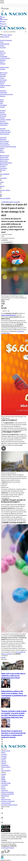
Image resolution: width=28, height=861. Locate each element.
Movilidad (3, 60)
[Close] (2, 739)
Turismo (2, 112)
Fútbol (2, 100)
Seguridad (3, 74)
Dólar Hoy (3, 53)
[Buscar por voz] (25, 31)
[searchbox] (13, 32)
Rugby (2, 101)
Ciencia (2, 83)
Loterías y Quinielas (14, 202)
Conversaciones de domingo (8, 146)
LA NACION (4, 202)
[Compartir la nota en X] (4, 308)
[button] (14, 113)
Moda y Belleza (4, 123)
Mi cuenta (4, 26)
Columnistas (3, 92)
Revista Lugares (4, 159)
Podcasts (2, 121)
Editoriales (3, 91)
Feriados (2, 118)
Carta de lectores (5, 145)
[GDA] (5, 853)
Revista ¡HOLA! (4, 157)
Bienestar (2, 82)
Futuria (2, 51)
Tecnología (3, 114)
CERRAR (2, 1)
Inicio (3, 17)
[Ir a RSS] (2, 823)
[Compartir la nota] (2, 304)
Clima (1, 42)
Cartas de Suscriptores (6, 94)
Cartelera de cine (5, 130)
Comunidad (3, 80)
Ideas (1, 150)
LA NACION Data (4, 44)
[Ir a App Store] (5, 831)
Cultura (2, 78)
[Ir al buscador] (2, 11)
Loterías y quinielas (5, 119)
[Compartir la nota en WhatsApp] (4, 304)
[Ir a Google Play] (5, 828)
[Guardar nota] (2, 301)
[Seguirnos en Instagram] (2, 818)
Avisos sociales (4, 143)
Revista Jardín (4, 164)
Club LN (4, 24)
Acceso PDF (3, 137)
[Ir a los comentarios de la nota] (4, 301)
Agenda (3, 657)
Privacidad (11, 848)
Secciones (4, 19)
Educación (3, 76)
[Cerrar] (25, 29)
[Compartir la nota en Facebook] (2, 308)
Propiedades (3, 56)
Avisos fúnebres (4, 141)
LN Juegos (3, 110)
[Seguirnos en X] (2, 813)
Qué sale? (2, 128)
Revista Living (4, 161)
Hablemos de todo (5, 85)
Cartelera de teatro (5, 132)
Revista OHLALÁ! (4, 155)
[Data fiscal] (2, 858)
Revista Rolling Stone (6, 163)
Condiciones (4, 848)
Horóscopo (3, 116)
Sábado (2, 148)
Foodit (3, 21)
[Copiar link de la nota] (2, 306)
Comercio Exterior (5, 58)
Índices (2, 62)
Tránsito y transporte (6, 40)
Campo (2, 55)
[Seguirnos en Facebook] (2, 809)
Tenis (1, 103)
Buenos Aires (3, 73)
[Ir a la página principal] (14, 15)
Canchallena (3, 105)
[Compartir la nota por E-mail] (6, 308)
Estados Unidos (4, 67)
